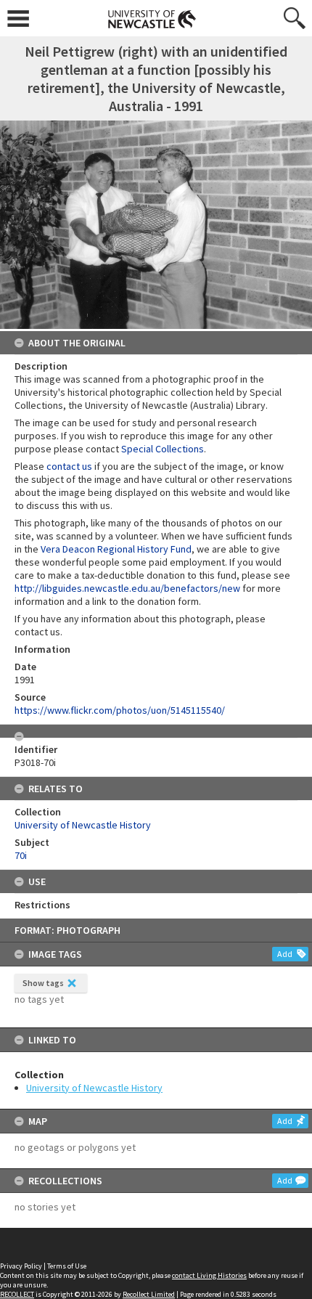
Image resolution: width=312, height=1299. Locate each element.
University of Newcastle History (94, 1087)
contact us (69, 466)
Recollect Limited (149, 1294)
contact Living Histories (209, 1275)
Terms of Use (66, 1266)
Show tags (43, 982)
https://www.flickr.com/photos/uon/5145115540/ (120, 710)
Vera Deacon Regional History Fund (116, 548)
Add (284, 953)
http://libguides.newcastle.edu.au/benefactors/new (127, 588)
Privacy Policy (21, 1266)
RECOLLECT (17, 1294)
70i (21, 855)
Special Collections (162, 448)
